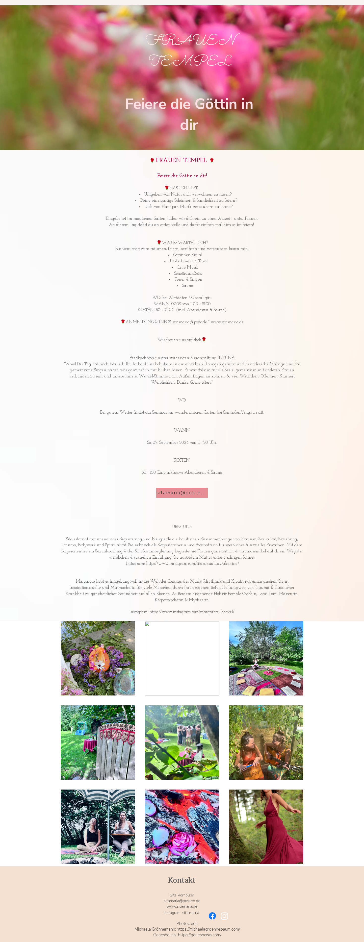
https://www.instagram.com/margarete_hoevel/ (192, 612)
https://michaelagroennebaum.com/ (208, 929)
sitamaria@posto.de (190, 322)
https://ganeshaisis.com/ (199, 935)
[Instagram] (224, 916)
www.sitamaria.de (227, 322)
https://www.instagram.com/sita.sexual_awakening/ (192, 564)
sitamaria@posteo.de (182, 901)
